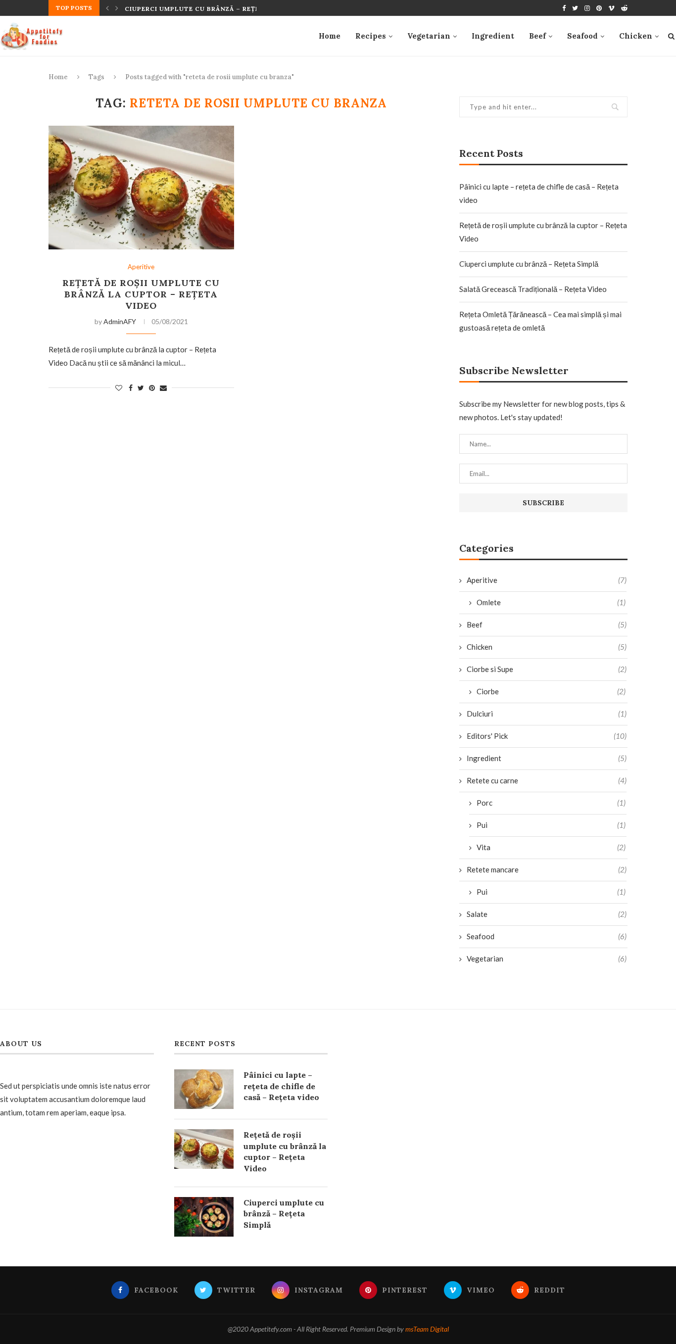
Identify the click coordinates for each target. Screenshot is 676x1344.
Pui (551, 824)
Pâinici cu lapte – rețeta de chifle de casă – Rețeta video (281, 1086)
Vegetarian (428, 36)
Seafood (582, 36)
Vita (551, 847)
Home (329, 36)
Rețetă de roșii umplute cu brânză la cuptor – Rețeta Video (141, 294)
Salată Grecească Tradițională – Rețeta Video (533, 289)
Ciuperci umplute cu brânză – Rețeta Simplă (210, 8)
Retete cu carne (547, 780)
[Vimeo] (611, 8)
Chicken (635, 36)
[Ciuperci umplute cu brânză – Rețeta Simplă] (204, 1217)
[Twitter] (575, 8)
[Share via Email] (163, 388)
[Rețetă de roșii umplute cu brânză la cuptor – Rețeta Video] (141, 187)
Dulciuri (547, 713)
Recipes (370, 36)
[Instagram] (587, 8)
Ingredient (493, 36)
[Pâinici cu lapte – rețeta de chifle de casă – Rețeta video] (204, 1089)
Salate (547, 914)
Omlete (551, 602)
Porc (551, 802)
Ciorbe (551, 691)
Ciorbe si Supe (547, 669)
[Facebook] (564, 8)
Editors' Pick (547, 735)
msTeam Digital (427, 1329)
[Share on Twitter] (141, 388)
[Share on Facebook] (131, 388)
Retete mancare (547, 869)
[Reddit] (624, 8)
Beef (537, 36)
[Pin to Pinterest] (152, 388)
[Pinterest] (599, 8)
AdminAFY (119, 321)
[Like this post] (118, 388)
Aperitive (141, 267)
